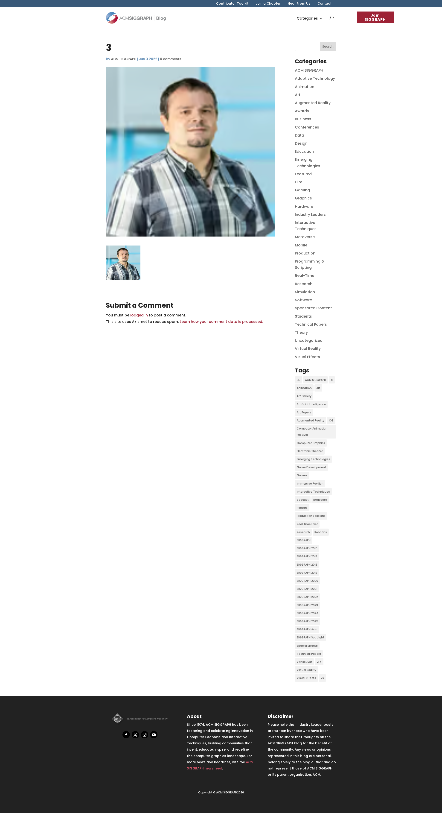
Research (303, 284)
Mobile (301, 245)
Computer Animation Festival (312, 432)
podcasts (320, 500)
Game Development (311, 467)
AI (332, 380)
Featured (303, 174)
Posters (302, 508)
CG (331, 420)
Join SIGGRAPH (375, 17)
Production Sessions (311, 516)
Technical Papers (311, 324)
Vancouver (304, 662)
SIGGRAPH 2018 (307, 565)
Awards (302, 111)
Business (303, 119)
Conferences (307, 127)
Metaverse (305, 237)
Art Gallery (304, 396)
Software (303, 300)
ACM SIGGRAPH (123, 59)
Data (299, 135)
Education (304, 151)
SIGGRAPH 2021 (307, 589)
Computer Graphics (311, 443)
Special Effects (307, 646)
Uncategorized (309, 340)
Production (305, 253)
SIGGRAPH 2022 (307, 597)
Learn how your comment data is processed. (221, 321)
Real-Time (304, 275)
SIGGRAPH (304, 540)
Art (297, 94)
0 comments (170, 59)
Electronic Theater (310, 451)
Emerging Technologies (313, 459)
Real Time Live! (307, 524)
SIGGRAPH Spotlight (310, 637)
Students (303, 316)
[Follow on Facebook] (126, 734)
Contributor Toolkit (232, 4)
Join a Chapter (268, 4)
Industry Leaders (310, 214)
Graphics (303, 198)
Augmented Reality (313, 102)
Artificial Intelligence (311, 404)
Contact (324, 4)
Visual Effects (307, 357)
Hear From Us (299, 4)
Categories (307, 18)
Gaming (302, 190)
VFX (319, 662)
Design (301, 143)
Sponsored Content (313, 308)
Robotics (320, 532)
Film (298, 182)
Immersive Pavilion (310, 483)
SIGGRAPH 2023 (307, 605)
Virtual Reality (308, 348)
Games (302, 475)
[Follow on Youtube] (153, 734)
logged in (139, 315)
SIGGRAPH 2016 (307, 548)
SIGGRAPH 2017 (307, 556)
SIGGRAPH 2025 (307, 621)
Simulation (305, 292)
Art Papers (304, 412)
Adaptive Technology (315, 78)
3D (298, 380)
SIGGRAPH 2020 (307, 581)
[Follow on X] (135, 734)
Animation (304, 86)
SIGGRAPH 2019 (307, 573)
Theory (301, 332)
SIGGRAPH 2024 (307, 613)
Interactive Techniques (313, 492)
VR (322, 678)
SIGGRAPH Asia (307, 629)
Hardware (304, 206)
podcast (303, 500)
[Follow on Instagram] (144, 734)
